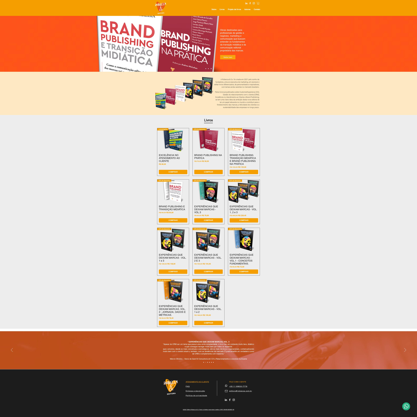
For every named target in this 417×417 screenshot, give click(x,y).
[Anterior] (12, 350)
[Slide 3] (211, 68)
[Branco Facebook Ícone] (250, 3)
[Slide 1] (205, 362)
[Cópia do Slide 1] (207, 362)
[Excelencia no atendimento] (213, 362)
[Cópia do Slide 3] (205, 68)
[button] (258, 3)
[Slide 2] (208, 68)
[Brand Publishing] (203, 362)
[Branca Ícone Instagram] (253, 3)
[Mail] (226, 391)
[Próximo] (405, 350)
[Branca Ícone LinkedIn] (246, 3)
